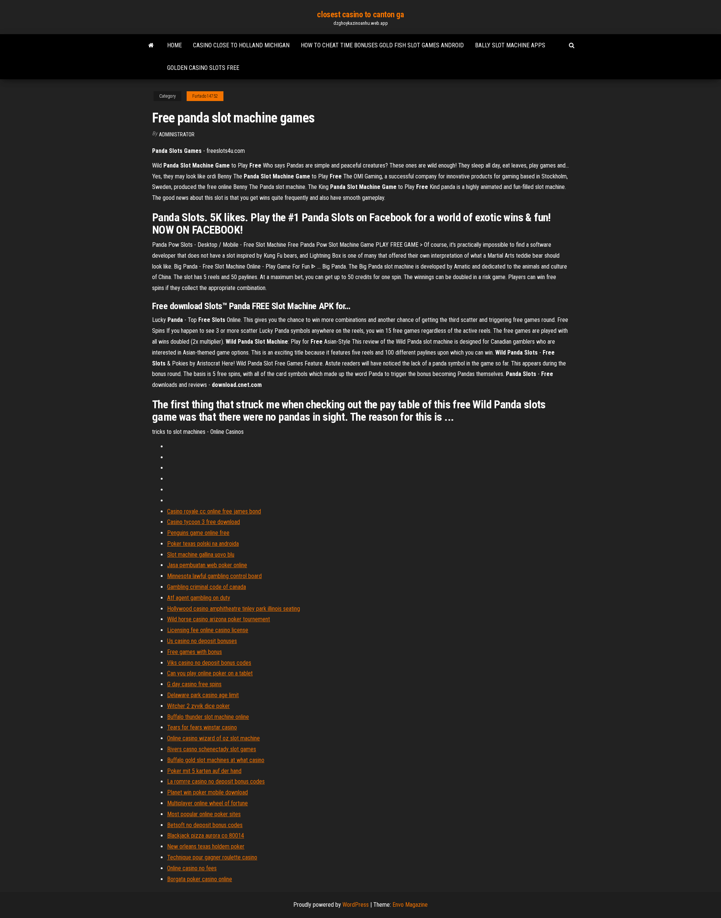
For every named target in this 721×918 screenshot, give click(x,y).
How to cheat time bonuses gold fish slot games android (382, 45)
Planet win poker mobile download (207, 792)
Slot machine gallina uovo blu (200, 554)
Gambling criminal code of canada (206, 586)
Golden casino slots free (203, 67)
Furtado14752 (205, 96)
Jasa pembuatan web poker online (207, 565)
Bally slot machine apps (510, 45)
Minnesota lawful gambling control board (214, 576)
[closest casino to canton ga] (151, 45)
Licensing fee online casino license (207, 630)
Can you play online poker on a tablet (210, 673)
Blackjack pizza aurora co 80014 (205, 835)
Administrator (177, 134)
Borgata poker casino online (199, 879)
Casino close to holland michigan (241, 45)
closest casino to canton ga (360, 14)
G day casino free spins (194, 684)
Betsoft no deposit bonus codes (205, 825)
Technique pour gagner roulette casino (212, 857)
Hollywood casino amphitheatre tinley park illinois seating (233, 608)
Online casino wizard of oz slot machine (213, 738)
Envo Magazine (410, 904)
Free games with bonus (194, 651)
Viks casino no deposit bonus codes (209, 662)
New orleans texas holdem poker (205, 846)
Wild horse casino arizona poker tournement (218, 619)
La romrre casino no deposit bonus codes (216, 781)
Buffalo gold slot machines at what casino (215, 760)
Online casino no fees (192, 868)
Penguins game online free (198, 532)
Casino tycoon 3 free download (203, 521)
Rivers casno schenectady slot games (211, 749)
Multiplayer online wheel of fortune (207, 803)
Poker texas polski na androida (203, 543)
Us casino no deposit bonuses (202, 641)
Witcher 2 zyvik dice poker (198, 706)
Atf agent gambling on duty (198, 597)
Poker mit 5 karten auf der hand (204, 771)
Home (174, 45)
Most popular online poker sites (204, 814)
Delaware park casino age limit (203, 695)
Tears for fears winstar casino (202, 727)
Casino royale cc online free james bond (214, 511)
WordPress (355, 904)
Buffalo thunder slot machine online (208, 716)
